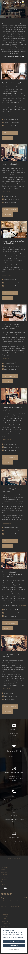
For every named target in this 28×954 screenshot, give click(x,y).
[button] (11, 78)
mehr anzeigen (7, 115)
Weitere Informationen (10, 133)
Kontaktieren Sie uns (16, 906)
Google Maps (4, 926)
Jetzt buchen (7, 137)
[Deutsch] (23, 2)
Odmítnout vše (14, 945)
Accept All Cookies (14, 941)
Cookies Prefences (14, 949)
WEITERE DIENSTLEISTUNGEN (14, 858)
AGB (2, 906)
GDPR (5, 906)
